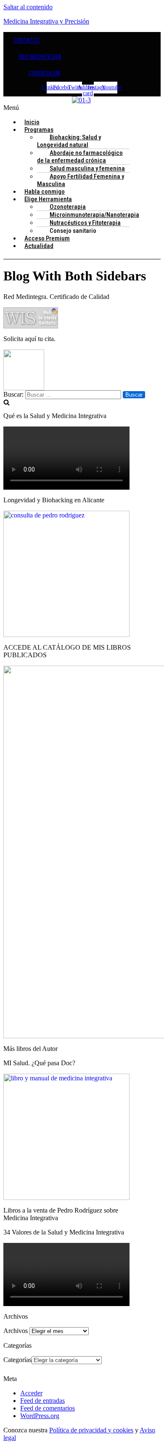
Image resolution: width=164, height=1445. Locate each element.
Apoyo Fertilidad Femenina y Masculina (80, 180)
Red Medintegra (40, 56)
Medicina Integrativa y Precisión (46, 21)
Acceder (31, 1393)
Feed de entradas (42, 1400)
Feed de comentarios (47, 1408)
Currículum (44, 73)
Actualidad (38, 246)
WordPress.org (39, 1415)
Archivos (15, 1330)
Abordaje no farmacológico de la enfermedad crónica (80, 156)
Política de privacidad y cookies (91, 1430)
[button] (82, 108)
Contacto (26, 40)
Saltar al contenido (28, 7)
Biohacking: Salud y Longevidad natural (69, 141)
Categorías (17, 1359)
